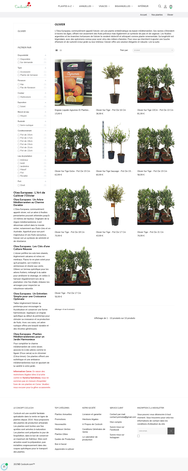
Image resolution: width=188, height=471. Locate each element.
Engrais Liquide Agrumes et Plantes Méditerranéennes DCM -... (71, 110)
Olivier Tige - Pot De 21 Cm (150, 232)
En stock (153, 50)
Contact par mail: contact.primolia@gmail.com (123, 415)
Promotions (60, 419)
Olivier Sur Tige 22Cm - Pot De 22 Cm (155, 110)
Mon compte (116, 422)
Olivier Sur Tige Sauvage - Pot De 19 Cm (113, 171)
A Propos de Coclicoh (92, 424)
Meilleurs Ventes (62, 429)
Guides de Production (65, 439)
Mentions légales (90, 419)
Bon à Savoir (61, 444)
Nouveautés (60, 424)
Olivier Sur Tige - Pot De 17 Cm (111, 232)
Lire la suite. (154, 42)
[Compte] (165, 6)
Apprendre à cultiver (64, 449)
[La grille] (56, 50)
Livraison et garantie (91, 414)
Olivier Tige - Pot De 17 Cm (68, 293)
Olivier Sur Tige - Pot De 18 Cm (70, 232)
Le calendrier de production (90, 438)
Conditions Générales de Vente (93, 430)
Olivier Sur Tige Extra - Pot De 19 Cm (72, 171)
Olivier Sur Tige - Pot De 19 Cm (152, 171)
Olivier (22, 31)
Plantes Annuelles (63, 414)
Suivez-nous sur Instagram (117, 436)
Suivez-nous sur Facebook (117, 428)
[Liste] (60, 50)
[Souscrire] (171, 431)
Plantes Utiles (61, 434)
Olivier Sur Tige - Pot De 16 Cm (111, 110)
